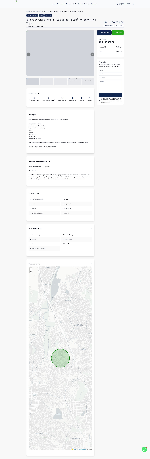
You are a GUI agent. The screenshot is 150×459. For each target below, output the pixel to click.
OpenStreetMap (82, 449)
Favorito (120, 25)
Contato (94, 4)
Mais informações (35, 228)
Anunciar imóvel (83, 4)
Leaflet (75, 449)
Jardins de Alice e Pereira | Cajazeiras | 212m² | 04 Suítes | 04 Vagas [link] (63, 11)
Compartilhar (109, 25)
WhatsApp (119, 32)
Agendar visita (105, 32)
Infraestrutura (34, 193)
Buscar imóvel (71, 4)
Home (53, 4)
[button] (28, 54)
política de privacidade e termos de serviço (111, 101)
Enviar (110, 95)
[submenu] (132, 3)
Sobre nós (60, 4)
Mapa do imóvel (34, 264)
